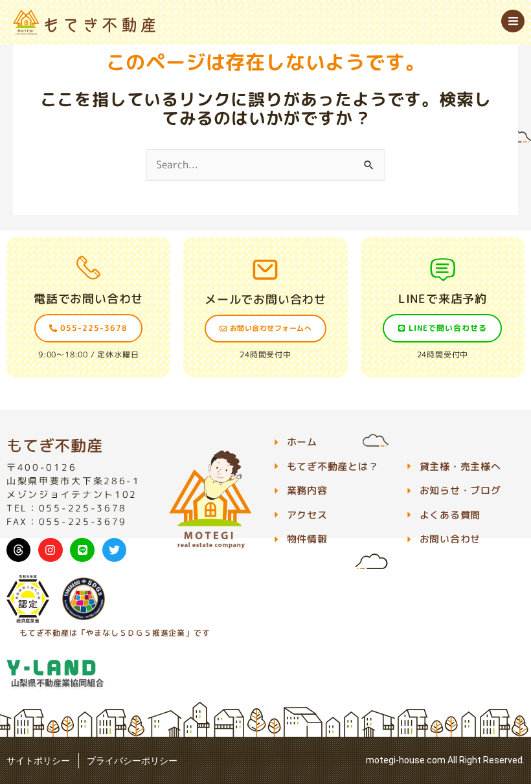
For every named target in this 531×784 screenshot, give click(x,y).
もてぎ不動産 (54, 445)
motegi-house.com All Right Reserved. (445, 760)
